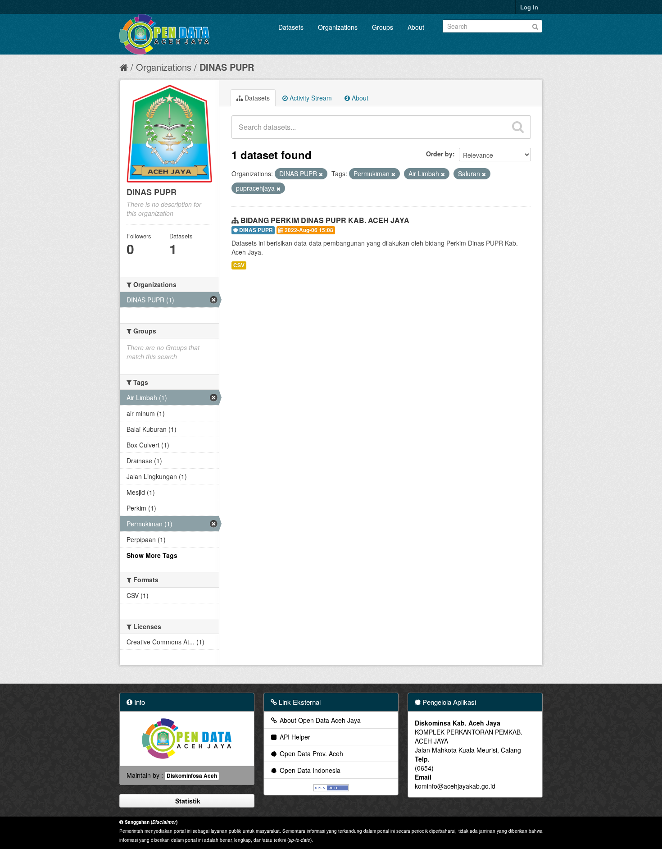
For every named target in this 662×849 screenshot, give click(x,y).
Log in (529, 7)
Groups (382, 27)
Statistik (186, 800)
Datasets (291, 27)
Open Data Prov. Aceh (310, 753)
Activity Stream (310, 97)
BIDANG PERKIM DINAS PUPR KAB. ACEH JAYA (324, 220)
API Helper (294, 736)
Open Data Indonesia (309, 770)
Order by (439, 153)
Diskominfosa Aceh (192, 776)
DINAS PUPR (227, 66)
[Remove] (321, 174)
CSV (239, 265)
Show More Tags (152, 555)
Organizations (338, 27)
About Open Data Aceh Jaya (319, 720)
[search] (518, 127)
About (416, 27)
